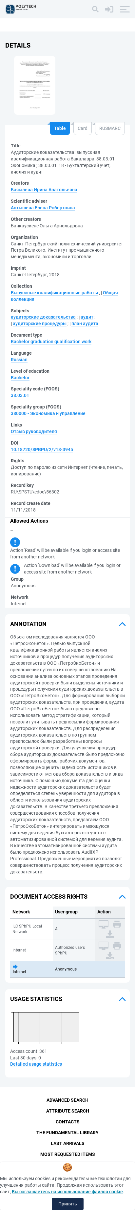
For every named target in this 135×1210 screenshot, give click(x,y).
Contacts (68, 1121)
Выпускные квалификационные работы (54, 292)
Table (60, 128)
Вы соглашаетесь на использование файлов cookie (67, 1191)
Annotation (28, 623)
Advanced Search (67, 1100)
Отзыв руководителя (34, 431)
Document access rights (48, 896)
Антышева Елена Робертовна (43, 207)
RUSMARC (110, 128)
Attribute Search (67, 1111)
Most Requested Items (67, 1154)
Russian (19, 359)
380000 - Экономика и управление (48, 413)
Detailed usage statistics (36, 1064)
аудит (87, 317)
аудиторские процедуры (40, 323)
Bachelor (20, 377)
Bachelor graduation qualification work (51, 341)
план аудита (84, 323)
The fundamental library (67, 1132)
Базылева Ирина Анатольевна (44, 189)
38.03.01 (20, 395)
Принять (67, 1203)
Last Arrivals (68, 1143)
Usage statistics (36, 998)
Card (82, 128)
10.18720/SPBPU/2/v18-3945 (42, 449)
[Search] (95, 9)
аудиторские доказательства (43, 317)
